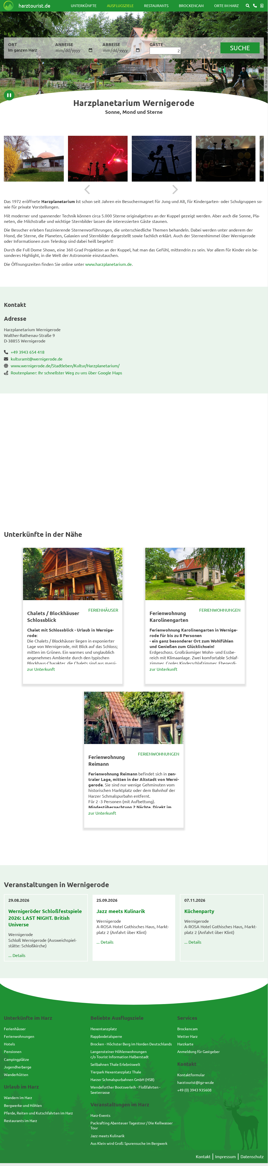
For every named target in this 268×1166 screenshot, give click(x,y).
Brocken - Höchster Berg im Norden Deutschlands (131, 1043)
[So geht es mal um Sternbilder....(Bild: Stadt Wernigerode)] (226, 159)
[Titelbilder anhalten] (9, 95)
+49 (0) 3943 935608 (194, 1090)
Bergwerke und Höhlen (23, 1105)
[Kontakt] (255, 6)
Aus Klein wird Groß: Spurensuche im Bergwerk (128, 1143)
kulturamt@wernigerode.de (36, 358)
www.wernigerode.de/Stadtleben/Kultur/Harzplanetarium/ (65, 365)
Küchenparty (199, 911)
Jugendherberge (17, 1066)
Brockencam (191, 5)
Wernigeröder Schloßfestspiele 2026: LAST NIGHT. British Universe (45, 918)
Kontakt (203, 1156)
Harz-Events (100, 1115)
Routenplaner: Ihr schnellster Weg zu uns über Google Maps (66, 372)
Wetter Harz (187, 1036)
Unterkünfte (83, 5)
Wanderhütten (16, 1074)
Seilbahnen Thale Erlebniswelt (115, 1064)
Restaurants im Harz (20, 1120)
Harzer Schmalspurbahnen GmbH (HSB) (122, 1079)
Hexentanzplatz (103, 1028)
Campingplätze (16, 1059)
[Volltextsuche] (247, 6)
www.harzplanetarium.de (108, 264)
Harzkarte (185, 1043)
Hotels (9, 1043)
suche (240, 48)
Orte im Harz (226, 5)
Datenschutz (252, 1156)
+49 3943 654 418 (27, 351)
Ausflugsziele (120, 5)
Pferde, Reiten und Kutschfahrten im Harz (38, 1113)
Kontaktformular (191, 1074)
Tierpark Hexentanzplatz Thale (115, 1071)
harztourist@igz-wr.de (195, 1082)
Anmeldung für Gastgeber (198, 1051)
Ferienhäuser (103, 609)
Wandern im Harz (18, 1097)
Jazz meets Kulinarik (120, 911)
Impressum (225, 1156)
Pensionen (12, 1051)
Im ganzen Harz (22, 49)
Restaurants (156, 5)
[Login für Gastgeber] (262, 6)
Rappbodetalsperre (106, 1036)
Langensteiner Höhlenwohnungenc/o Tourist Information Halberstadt (119, 1054)
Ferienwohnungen (220, 609)
